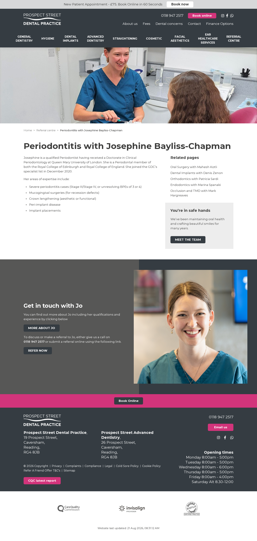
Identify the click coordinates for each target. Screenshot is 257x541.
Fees (146, 24)
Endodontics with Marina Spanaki (195, 185)
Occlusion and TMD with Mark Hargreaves (193, 193)
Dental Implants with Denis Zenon (196, 173)
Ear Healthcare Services (208, 38)
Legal (108, 466)
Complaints (73, 466)
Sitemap (69, 470)
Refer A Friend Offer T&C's (42, 470)
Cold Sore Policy (127, 466)
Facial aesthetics (180, 38)
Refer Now (37, 350)
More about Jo (41, 328)
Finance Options (219, 24)
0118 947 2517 (34, 341)
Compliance (93, 466)
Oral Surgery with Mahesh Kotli (193, 167)
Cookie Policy (151, 466)
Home (28, 130)
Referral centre (46, 130)
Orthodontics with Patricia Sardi (194, 179)
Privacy (57, 466)
